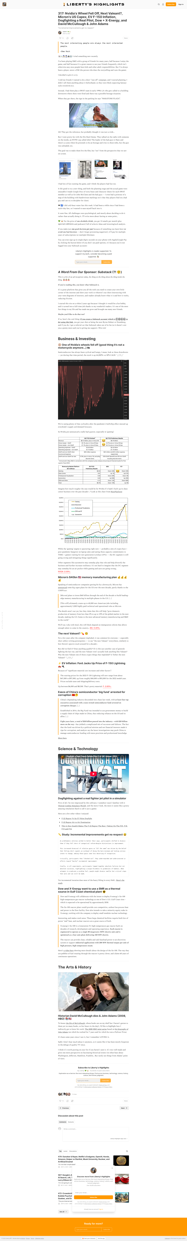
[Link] (55, 272)
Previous (65, 1108)
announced (62, 587)
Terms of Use (103, 1202)
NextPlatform (116, 491)
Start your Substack (89, 1238)
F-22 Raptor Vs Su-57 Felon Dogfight (77, 818)
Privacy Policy (108, 1204)
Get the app (101, 1238)
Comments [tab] (62, 1122)
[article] (93, 1163)
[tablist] (66, 1122)
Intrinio (23, 1238)
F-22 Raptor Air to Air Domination (76, 822)
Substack (167, 1238)
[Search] (159, 4)
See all (62, 1212)
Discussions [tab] (73, 1151)
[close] (112, 1168)
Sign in (180, 4)
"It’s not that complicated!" (67, 1164)
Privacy (28, 1238)
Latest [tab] (65, 1151)
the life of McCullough (75, 1023)
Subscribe (171, 4)
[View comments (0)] (68, 38)
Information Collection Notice (92, 1204)
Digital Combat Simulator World (72, 805)
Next (123, 1108)
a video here (69, 950)
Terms (32, 1238)
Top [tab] (60, 1151)
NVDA (64, 572)
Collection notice (39, 1238)
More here (62, 738)
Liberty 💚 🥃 (67, 31)
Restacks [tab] (71, 1122)
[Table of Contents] (2, 620)
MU (95, 628)
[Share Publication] (163, 4)
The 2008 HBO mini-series (96, 1029)
